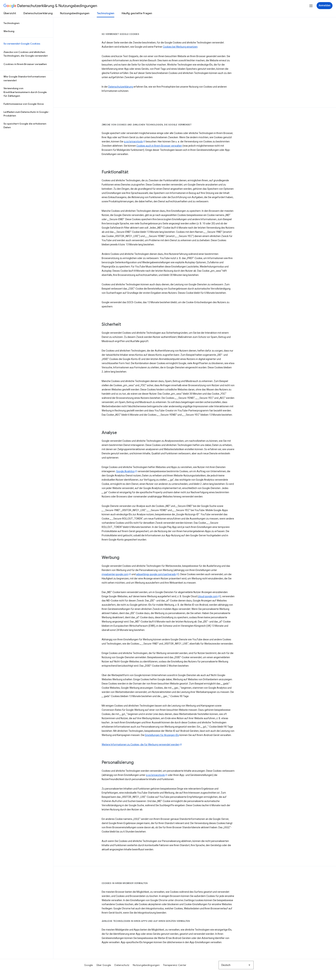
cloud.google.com (208, 596)
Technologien (105, 13)
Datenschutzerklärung (38, 13)
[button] (310, 5)
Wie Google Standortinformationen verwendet (25, 78)
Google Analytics (125, 471)
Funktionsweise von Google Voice (24, 103)
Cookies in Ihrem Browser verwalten (25, 64)
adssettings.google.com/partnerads (156, 574)
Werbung (9, 31)
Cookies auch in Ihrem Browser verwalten (159, 145)
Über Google (103, 965)
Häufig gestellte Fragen (137, 13)
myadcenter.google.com (115, 574)
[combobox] (236, 965)
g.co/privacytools (133, 141)
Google (88, 965)
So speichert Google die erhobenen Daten (25, 125)
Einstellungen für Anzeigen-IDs (162, 735)
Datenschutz (121, 965)
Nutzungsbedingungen (74, 13)
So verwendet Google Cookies (22, 43)
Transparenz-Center (174, 965)
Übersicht (10, 13)
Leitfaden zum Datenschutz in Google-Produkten (26, 113)
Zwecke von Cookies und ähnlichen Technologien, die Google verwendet (26, 53)
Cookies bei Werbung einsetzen (180, 46)
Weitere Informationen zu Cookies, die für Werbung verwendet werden (140, 744)
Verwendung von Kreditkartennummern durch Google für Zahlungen (25, 92)
